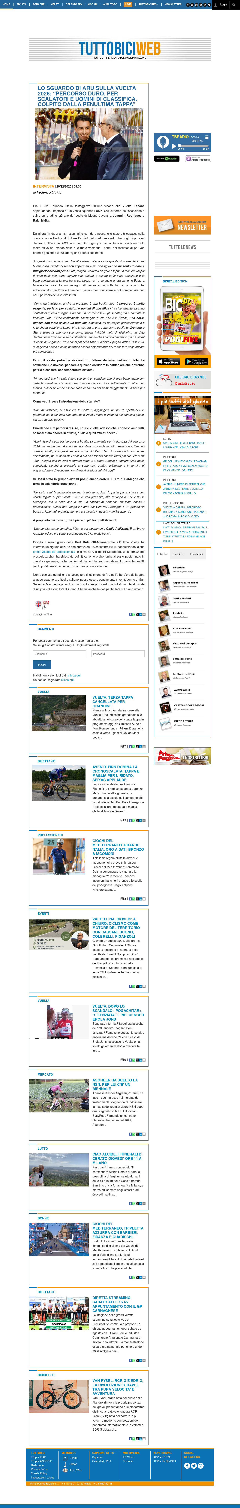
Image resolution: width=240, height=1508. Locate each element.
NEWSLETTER (173, 4)
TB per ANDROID (41, 1461)
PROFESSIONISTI (50, 835)
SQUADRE (39, 4)
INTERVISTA (43, 186)
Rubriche (162, 554)
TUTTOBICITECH (148, 4)
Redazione (37, 1465)
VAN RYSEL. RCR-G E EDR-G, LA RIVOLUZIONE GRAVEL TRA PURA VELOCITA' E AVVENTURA (117, 1387)
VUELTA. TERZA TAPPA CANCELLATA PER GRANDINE (112, 701)
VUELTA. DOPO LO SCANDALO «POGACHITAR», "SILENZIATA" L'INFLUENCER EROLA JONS (118, 1012)
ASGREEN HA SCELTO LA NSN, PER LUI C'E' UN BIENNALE (115, 1084)
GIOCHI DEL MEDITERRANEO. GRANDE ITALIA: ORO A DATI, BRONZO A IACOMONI (118, 847)
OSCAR (92, 4)
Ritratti (73, 1458)
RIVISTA (21, 4)
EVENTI (43, 913)
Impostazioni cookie (42, 1477)
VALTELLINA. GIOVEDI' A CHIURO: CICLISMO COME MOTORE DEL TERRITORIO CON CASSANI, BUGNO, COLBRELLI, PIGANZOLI (116, 927)
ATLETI (55, 4)
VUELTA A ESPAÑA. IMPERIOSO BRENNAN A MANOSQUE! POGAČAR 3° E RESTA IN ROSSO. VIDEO (184, 511)
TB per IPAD (38, 1457)
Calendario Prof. (102, 1461)
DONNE (43, 1218)
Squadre (97, 1457)
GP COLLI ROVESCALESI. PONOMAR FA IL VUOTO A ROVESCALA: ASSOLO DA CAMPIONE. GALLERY (185, 465)
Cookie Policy (39, 1473)
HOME (6, 4)
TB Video (128, 1457)
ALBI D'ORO (110, 4)
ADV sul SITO (161, 1457)
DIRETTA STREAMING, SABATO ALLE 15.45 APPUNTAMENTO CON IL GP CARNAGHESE (117, 1304)
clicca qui (74, 675)
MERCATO (45, 1074)
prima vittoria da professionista (54, 551)
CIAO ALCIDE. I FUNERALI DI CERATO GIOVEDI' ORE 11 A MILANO (117, 1158)
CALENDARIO (74, 4)
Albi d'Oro (75, 1470)
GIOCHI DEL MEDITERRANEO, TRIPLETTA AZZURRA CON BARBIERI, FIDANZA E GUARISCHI (117, 1230)
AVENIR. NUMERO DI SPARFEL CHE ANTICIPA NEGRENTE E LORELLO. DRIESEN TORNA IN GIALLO (184, 488)
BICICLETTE (47, 1375)
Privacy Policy (39, 1469)
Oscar (73, 1464)
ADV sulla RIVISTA (164, 1461)
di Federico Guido (47, 191)
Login (223, 4)
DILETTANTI (46, 761)
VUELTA (44, 691)
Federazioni (196, 554)
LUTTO (43, 1148)
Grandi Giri (178, 554)
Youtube (128, 1461)
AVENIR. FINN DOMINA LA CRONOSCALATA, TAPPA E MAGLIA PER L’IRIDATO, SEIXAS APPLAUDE (116, 773)
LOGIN (42, 665)
